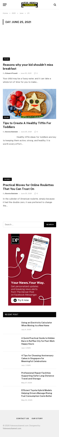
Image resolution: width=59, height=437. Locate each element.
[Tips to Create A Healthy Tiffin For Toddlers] (29, 104)
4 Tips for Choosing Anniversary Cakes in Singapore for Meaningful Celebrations (37, 358)
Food (6, 59)
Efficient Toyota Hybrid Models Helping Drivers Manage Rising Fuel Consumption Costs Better (36, 393)
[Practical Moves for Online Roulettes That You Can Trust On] (29, 166)
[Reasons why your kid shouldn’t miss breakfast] (29, 45)
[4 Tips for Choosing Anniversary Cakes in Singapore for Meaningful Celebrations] (11, 359)
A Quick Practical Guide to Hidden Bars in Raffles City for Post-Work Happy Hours (38, 341)
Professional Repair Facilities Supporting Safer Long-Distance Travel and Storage (37, 376)
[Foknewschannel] (29, 4)
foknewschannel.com (12, 428)
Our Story (37, 418)
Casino (7, 179)
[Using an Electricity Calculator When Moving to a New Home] (11, 326)
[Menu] (5, 4)
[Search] (54, 4)
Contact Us (22, 418)
